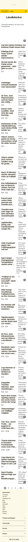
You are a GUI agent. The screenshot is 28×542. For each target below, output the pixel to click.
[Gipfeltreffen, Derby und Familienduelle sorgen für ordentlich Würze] (22, 230)
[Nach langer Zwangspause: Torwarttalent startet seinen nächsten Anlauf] (21, 265)
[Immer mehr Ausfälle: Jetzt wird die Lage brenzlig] (22, 114)
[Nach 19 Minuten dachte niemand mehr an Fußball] (22, 175)
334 (21, 488)
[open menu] (26, 11)
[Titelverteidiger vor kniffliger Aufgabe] (22, 413)
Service (4, 528)
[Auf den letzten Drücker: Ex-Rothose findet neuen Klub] (14, 33)
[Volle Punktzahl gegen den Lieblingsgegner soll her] (22, 248)
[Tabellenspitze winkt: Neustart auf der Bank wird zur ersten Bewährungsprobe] (22, 323)
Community (6, 523)
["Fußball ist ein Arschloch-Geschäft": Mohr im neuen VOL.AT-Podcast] (22, 279)
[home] (14, 11)
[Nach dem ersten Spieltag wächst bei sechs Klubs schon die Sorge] (22, 400)
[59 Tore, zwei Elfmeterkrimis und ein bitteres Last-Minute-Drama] (22, 338)
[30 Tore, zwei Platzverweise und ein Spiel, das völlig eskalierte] (22, 100)
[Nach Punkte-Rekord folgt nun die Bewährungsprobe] (22, 477)
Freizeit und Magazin (8, 518)
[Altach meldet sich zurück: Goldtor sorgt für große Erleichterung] (22, 162)
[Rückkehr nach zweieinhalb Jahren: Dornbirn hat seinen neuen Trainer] (22, 355)
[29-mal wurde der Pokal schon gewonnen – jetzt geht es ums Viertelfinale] (22, 70)
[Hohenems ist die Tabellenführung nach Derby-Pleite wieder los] (22, 127)
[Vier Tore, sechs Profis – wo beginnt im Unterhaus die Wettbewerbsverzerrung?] (22, 429)
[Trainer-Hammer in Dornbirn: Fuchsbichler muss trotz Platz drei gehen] (22, 446)
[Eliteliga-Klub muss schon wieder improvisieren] (22, 54)
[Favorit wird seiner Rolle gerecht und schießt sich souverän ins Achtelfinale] (22, 202)
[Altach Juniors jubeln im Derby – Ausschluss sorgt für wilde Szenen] (22, 145)
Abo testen (5, 11)
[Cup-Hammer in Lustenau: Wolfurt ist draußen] (22, 373)
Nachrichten (6, 492)
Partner (4, 533)
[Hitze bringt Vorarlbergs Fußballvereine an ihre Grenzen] (22, 295)
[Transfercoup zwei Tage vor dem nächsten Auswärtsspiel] (22, 213)
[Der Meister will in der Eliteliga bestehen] (22, 309)
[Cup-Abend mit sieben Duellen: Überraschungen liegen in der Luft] (22, 462)
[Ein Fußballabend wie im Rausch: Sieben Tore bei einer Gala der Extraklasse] (22, 188)
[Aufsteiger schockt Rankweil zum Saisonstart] (22, 87)
